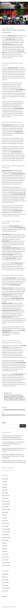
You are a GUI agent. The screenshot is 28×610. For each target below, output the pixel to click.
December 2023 (6, 562)
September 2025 (6, 509)
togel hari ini (10, 400)
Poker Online (5, 591)
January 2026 (5, 498)
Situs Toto (4, 596)
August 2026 (5, 479)
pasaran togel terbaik (17, 396)
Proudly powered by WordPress (9, 606)
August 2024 (5, 540)
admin (11, 28)
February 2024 (5, 557)
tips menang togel (13, 398)
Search (4, 422)
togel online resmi (19, 400)
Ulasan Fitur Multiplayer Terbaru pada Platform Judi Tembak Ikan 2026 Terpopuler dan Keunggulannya (13, 444)
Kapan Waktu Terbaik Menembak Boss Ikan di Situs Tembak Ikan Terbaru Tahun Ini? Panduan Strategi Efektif (13, 456)
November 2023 (6, 565)
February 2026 (5, 495)
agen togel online (9, 395)
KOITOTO (6, 4)
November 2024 (6, 532)
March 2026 (5, 492)
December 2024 (6, 529)
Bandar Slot (5, 577)
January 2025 (5, 526)
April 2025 (4, 518)
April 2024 (4, 551)
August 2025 (5, 512)
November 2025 (6, 504)
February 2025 (5, 523)
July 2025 (4, 515)
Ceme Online (5, 585)
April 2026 (4, 490)
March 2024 (5, 554)
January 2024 (5, 559)
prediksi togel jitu (9, 397)
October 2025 (5, 506)
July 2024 (4, 543)
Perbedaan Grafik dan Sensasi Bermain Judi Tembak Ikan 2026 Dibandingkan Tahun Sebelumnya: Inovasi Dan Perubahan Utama (12, 437)
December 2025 (6, 501)
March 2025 (5, 520)
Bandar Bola (5, 574)
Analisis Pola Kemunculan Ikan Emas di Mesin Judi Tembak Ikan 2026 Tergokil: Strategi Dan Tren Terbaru (14, 450)
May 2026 (4, 487)
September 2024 (6, 537)
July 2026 (4, 481)
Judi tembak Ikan (6, 588)
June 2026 (4, 484)
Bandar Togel (8, 393)
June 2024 (4, 545)
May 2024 (4, 548)
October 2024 (5, 534)
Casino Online (5, 582)
